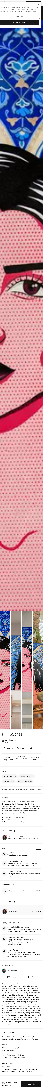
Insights (32, 790)
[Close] (38, 4)
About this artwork (8, 790)
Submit (37, 891)
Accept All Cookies (19, 22)
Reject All (19, 16)
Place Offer (31, 1084)
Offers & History (22, 790)
